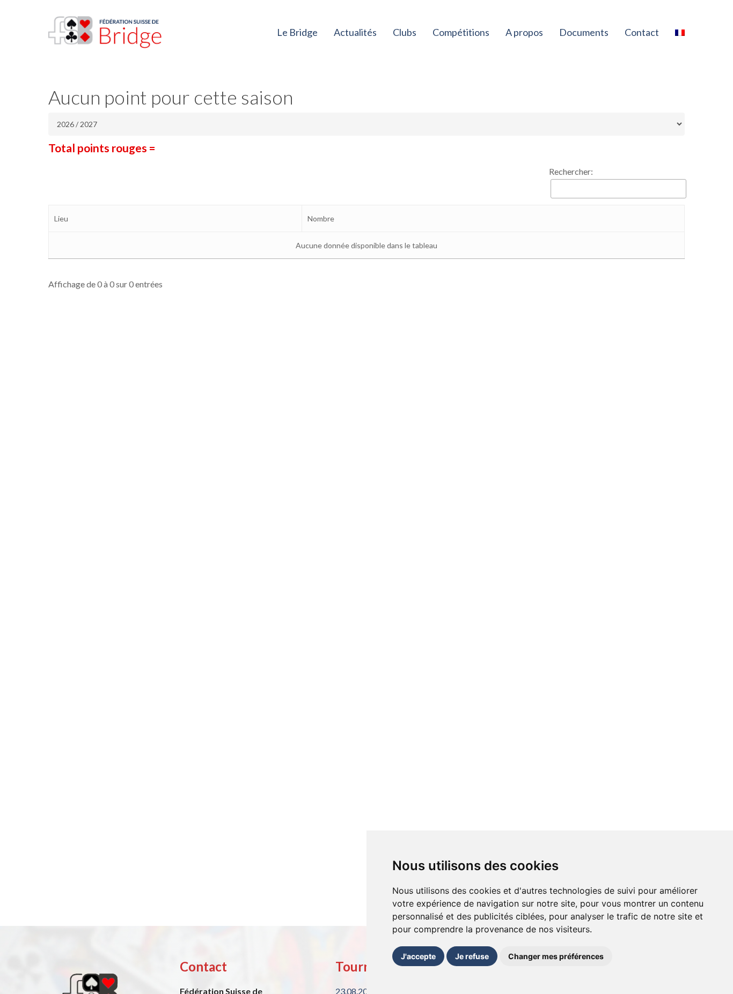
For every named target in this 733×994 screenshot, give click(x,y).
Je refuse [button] (472, 956)
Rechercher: (571, 171)
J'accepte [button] (418, 956)
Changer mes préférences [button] (556, 956)
